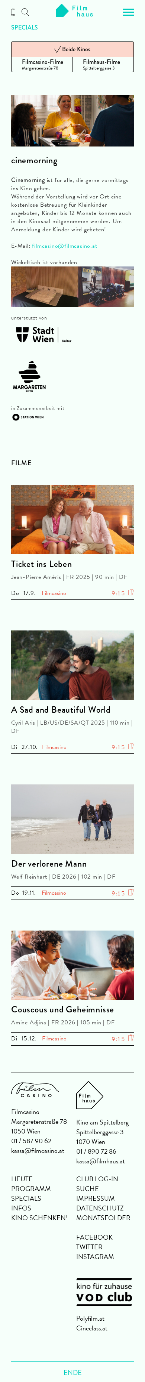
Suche (87, 1189)
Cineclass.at (91, 1328)
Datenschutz (100, 1208)
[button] (128, 12)
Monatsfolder (103, 1218)
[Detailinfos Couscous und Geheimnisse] (72, 967)
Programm (31, 1189)
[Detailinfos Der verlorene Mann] (72, 820)
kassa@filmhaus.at (100, 1161)
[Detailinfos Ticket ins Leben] (72, 521)
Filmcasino (54, 593)
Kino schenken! (39, 1218)
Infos (21, 1208)
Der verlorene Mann (49, 863)
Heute (22, 1179)
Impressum (95, 1198)
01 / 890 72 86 (96, 1151)
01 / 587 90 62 (31, 1141)
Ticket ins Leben (41, 564)
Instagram (95, 1257)
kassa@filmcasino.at (37, 1150)
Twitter (89, 1247)
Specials (24, 27)
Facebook (94, 1237)
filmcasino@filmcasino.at (64, 245)
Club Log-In (97, 1179)
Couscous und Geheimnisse (62, 1009)
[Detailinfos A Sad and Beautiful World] (72, 666)
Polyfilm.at (90, 1318)
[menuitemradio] (41, 64)
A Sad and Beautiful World (61, 709)
